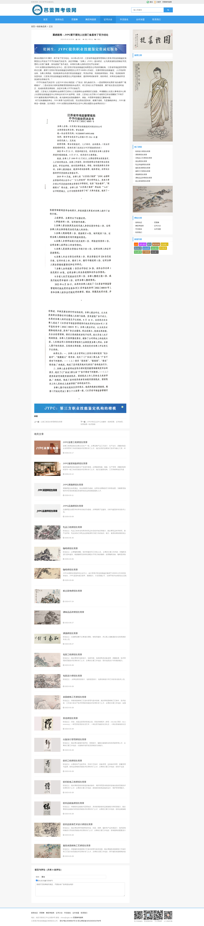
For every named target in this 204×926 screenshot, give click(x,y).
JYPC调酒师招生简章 (73, 485)
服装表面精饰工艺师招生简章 (77, 845)
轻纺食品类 (41, 26)
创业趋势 (146, 248)
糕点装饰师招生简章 (72, 591)
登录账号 (49, 881)
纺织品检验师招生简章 (73, 803)
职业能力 (164, 244)
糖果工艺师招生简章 (142, 171)
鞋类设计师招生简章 (142, 151)
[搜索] (168, 10)
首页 (45, 19)
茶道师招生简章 (70, 718)
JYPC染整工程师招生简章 (75, 442)
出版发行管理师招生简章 (74, 739)
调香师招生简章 (141, 155)
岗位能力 (154, 252)
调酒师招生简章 (70, 633)
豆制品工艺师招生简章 (143, 158)
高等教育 (163, 248)
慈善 (149, 244)
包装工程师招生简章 (72, 654)
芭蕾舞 (74, 19)
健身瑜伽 (156, 244)
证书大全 (108, 19)
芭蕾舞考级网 (167, 2)
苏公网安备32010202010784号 (89, 921)
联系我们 (156, 19)
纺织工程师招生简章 (72, 760)
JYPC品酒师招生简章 (73, 506)
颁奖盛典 (142, 244)
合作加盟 (140, 19)
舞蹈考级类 (90, 19)
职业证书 (138, 248)
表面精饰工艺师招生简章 (74, 697)
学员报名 (124, 19)
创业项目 (154, 248)
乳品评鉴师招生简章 (142, 164)
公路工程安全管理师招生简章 (51, 422)
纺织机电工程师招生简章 (74, 782)
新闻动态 (59, 19)
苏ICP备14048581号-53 (68, 921)
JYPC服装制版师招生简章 (75, 463)
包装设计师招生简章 (72, 676)
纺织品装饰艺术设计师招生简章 (78, 824)
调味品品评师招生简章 (73, 612)
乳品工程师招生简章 (72, 527)
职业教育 (138, 252)
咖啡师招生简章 (70, 548)
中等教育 (146, 252)
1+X (136, 244)
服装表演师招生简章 (142, 168)
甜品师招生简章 (141, 161)
